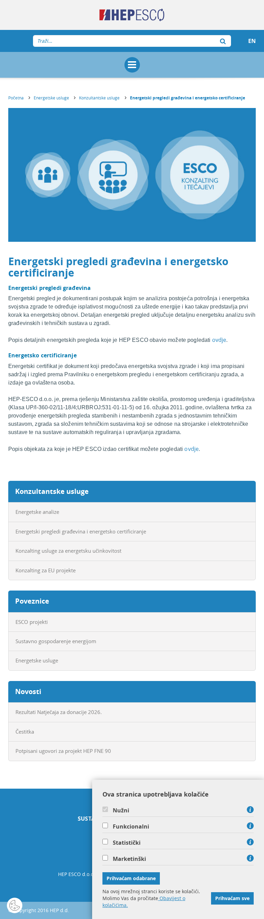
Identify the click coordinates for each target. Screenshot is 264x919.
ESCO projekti (31, 621)
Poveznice (32, 601)
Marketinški (129, 859)
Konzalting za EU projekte (45, 570)
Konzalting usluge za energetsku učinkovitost (68, 550)
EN (252, 41)
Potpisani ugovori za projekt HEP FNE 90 (63, 750)
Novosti (28, 691)
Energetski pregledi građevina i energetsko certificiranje (187, 98)
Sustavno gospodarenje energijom (55, 641)
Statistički (127, 842)
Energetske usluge (51, 97)
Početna (16, 97)
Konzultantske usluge (99, 97)
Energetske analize (37, 511)
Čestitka (24, 731)
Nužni (121, 810)
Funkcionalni (131, 826)
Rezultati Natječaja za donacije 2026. (58, 712)
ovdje (219, 340)
